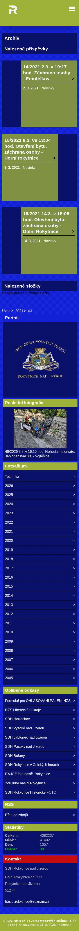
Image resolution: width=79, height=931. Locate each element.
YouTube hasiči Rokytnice (25, 783)
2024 (9, 504)
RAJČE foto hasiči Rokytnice (27, 774)
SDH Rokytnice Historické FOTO (30, 792)
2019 (9, 550)
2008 (9, 650)
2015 (9, 586)
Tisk (12, 924)
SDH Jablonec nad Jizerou (26, 737)
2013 (9, 605)
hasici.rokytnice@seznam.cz (27, 901)
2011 (9, 623)
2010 (9, 632)
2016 (9, 577)
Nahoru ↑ (64, 924)
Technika (12, 476)
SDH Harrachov (17, 719)
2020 (9, 540)
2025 (9, 495)
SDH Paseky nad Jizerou (24, 746)
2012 (9, 614)
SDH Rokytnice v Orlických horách (32, 765)
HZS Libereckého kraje (23, 710)
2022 (9, 522)
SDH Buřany (15, 756)
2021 (19, 311)
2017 (9, 568)
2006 (9, 669)
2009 (9, 641)
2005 (9, 678)
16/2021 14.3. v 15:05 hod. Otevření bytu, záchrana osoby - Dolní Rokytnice (46, 222)
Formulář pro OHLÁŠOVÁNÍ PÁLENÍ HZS (38, 701)
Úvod (6, 311)
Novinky (47, 88)
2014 (9, 595)
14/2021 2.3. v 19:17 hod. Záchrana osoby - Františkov (46, 72)
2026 (9, 486)
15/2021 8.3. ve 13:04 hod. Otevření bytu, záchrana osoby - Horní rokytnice (27, 149)
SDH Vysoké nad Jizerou (24, 728)
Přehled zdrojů (16, 815)
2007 (9, 660)
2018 (9, 559)
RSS (73, 920)
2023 (9, 513)
